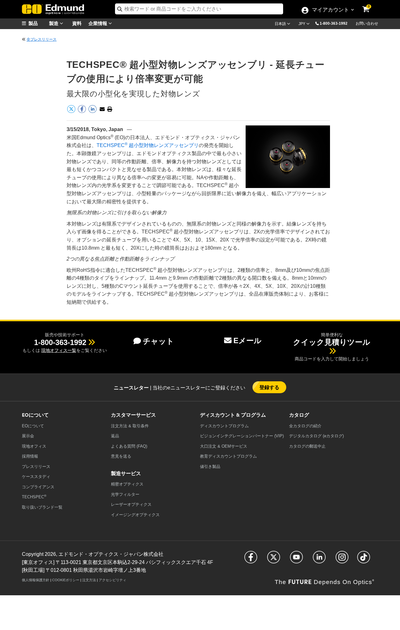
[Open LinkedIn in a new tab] (319, 559)
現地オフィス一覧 (58, 350)
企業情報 (98, 23)
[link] (370, 5)
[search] (199, 8)
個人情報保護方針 (35, 580)
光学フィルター (125, 494)
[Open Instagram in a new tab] (342, 559)
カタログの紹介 (305, 426)
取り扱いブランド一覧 (42, 507)
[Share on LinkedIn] (93, 111)
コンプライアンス (38, 487)
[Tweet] (72, 111)
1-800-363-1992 (334, 23)
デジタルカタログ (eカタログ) (316, 436)
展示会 (28, 436)
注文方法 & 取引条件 (130, 426)
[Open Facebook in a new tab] (251, 559)
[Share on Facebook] (82, 111)
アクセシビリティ (112, 580)
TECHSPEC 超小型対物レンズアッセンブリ (148, 145)
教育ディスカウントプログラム (228, 456)
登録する (269, 387)
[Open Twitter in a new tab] (273, 559)
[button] (336, 23)
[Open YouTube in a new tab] (296, 559)
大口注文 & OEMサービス (223, 446)
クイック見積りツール (331, 342)
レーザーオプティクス (131, 504)
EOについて (33, 426)
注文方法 (89, 580)
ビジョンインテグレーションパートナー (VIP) (242, 436)
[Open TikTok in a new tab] (363, 559)
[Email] (102, 109)
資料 (77, 23)
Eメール (247, 340)
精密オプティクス (127, 484)
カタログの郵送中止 (307, 446)
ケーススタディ (36, 476)
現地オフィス (34, 446)
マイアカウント (330, 10)
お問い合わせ (367, 23)
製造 (54, 23)
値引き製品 (210, 466)
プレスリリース (36, 466)
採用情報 (30, 456)
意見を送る (121, 456)
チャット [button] (158, 341)
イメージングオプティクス (135, 514)
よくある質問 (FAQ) (129, 446)
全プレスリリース (42, 39)
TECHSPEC (34, 496)
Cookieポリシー (65, 580)
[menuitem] (37, 23)
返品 (115, 436)
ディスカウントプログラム (224, 426)
